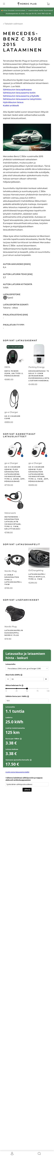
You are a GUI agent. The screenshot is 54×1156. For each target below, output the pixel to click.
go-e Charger (11, 412)
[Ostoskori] (48, 3)
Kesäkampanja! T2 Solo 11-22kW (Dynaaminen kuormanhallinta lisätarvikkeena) (39, 376)
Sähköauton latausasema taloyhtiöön (22, 99)
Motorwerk (10, 513)
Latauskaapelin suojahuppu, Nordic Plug (14, 632)
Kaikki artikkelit (11, 105)
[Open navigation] (6, 4)
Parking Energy (37, 367)
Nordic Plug (11, 571)
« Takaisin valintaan (13, 24)
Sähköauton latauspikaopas (17, 89)
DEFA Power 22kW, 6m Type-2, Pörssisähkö (14, 373)
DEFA (7, 367)
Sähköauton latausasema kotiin (19, 93)
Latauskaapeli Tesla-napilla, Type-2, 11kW (37, 576)
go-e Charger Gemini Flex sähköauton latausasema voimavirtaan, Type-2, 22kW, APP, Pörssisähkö (15, 474)
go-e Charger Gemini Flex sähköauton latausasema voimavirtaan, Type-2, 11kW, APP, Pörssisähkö (39, 474)
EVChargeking (36, 570)
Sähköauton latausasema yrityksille (21, 96)
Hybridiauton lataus (13, 102)
